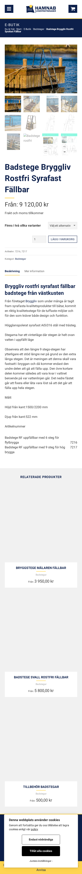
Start (18, 29)
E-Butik (27, 29)
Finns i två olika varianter (23, 225)
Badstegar (38, 29)
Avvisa (41, 870)
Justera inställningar (40, 861)
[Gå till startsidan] (41, 9)
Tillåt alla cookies (41, 851)
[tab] (14, 271)
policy (34, 829)
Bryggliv (31, 301)
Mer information (34, 271)
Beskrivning (12, 271)
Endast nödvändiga (41, 839)
